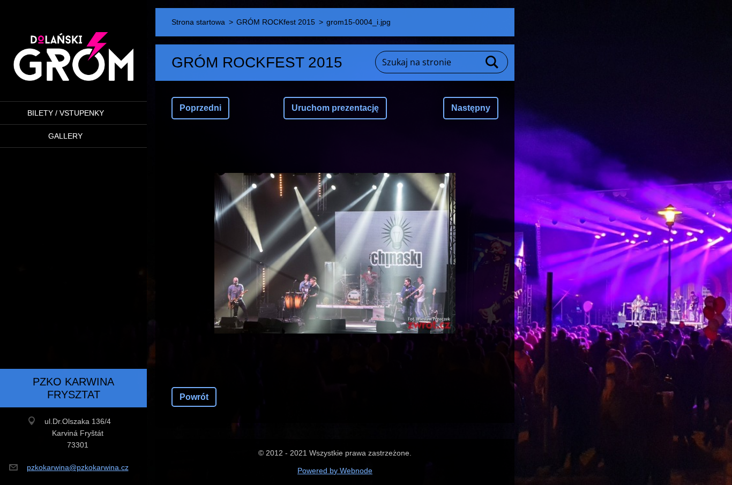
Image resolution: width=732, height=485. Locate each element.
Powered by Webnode (334, 470)
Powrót (194, 396)
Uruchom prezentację (335, 107)
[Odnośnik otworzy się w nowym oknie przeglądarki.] (334, 253)
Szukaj (492, 62)
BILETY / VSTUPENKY (65, 113)
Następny (470, 107)
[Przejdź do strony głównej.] (73, 44)
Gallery (65, 136)
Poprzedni (200, 107)
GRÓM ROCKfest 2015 (275, 22)
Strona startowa (198, 22)
